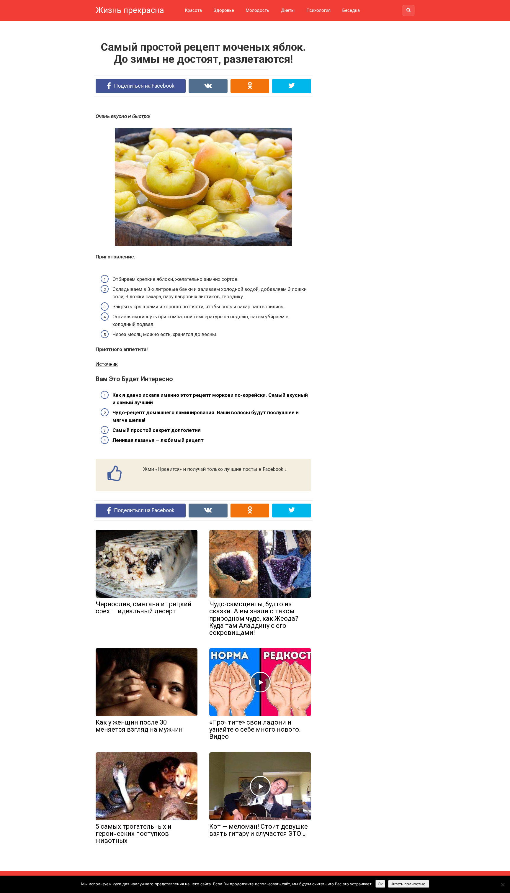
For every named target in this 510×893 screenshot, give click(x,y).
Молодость (257, 10)
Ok (380, 883)
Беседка (351, 10)
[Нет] (503, 884)
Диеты (288, 10)
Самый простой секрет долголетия (156, 430)
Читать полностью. (408, 883)
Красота (193, 10)
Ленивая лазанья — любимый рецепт (158, 440)
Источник (107, 364)
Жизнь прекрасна (130, 10)
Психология (318, 10)
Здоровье (224, 10)
